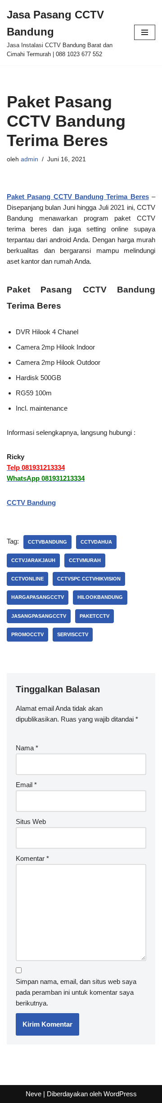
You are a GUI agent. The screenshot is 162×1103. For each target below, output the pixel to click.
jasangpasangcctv (38, 616)
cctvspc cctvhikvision (89, 578)
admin (29, 159)
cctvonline (27, 578)
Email (26, 784)
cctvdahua (96, 542)
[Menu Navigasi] (144, 32)
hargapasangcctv (37, 597)
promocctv (27, 634)
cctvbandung (47, 542)
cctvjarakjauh (33, 560)
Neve (33, 1094)
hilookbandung (100, 597)
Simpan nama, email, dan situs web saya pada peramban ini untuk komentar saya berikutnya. (76, 992)
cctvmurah (85, 560)
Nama (27, 748)
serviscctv (72, 634)
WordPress (120, 1094)
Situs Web (31, 821)
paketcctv (94, 616)
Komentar (32, 858)
